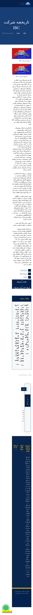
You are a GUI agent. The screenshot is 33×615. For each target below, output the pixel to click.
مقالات (25, 277)
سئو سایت (17, 591)
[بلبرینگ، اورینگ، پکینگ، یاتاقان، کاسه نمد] (25, 3)
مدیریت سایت (24, 270)
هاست (26, 593)
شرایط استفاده (21, 460)
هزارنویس (17, 593)
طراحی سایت (25, 591)
